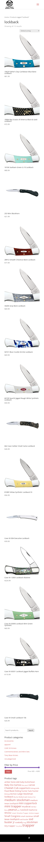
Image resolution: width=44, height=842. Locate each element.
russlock (24, 809)
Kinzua (7, 794)
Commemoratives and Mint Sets (17, 752)
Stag (24, 822)
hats (30, 791)
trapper (28, 825)
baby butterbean (27, 782)
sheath (14, 813)
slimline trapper (34, 813)
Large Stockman (25, 793)
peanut (12, 809)
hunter (35, 791)
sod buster (24, 819)
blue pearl (25, 785)
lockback (8, 796)
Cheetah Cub (11, 788)
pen (18, 810)
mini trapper (12, 806)
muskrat (26, 806)
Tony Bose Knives (11, 755)
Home (6, 17)
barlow (17, 784)
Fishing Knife (34, 788)
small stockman (27, 816)
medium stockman (17, 800)
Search (31, 730)
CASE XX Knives (10, 748)
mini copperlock (28, 803)
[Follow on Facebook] (29, 838)
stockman (32, 822)
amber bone (10, 782)
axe (18, 781)
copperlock (24, 788)
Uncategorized (10, 759)
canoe (32, 784)
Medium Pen (32, 797)
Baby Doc (9, 784)
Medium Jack (23, 797)
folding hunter (21, 791)
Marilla (15, 797)
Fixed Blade (9, 791)
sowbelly (19, 822)
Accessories (9, 741)
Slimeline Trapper (22, 813)
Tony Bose (19, 826)
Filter (8, 772)
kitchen (13, 794)
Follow (35, 838)
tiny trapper (9, 825)
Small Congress (12, 816)
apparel (7, 744)
